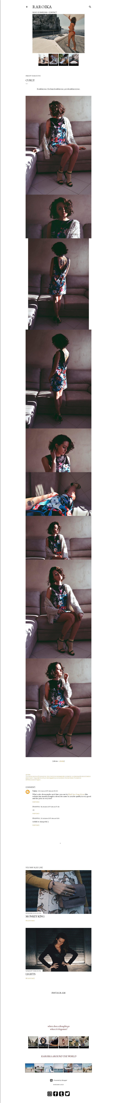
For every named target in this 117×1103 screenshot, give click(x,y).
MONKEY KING (35, 916)
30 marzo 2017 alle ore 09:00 (48, 791)
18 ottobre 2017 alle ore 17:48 (50, 807)
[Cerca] (90, 6)
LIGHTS (30, 974)
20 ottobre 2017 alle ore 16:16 (50, 818)
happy (34, 791)
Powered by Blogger (60, 1080)
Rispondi (35, 802)
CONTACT (53, 12)
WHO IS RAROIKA (39, 12)
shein (61, 761)
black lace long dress (76, 794)
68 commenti (30, 978)
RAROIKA (42, 6)
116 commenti (30, 920)
